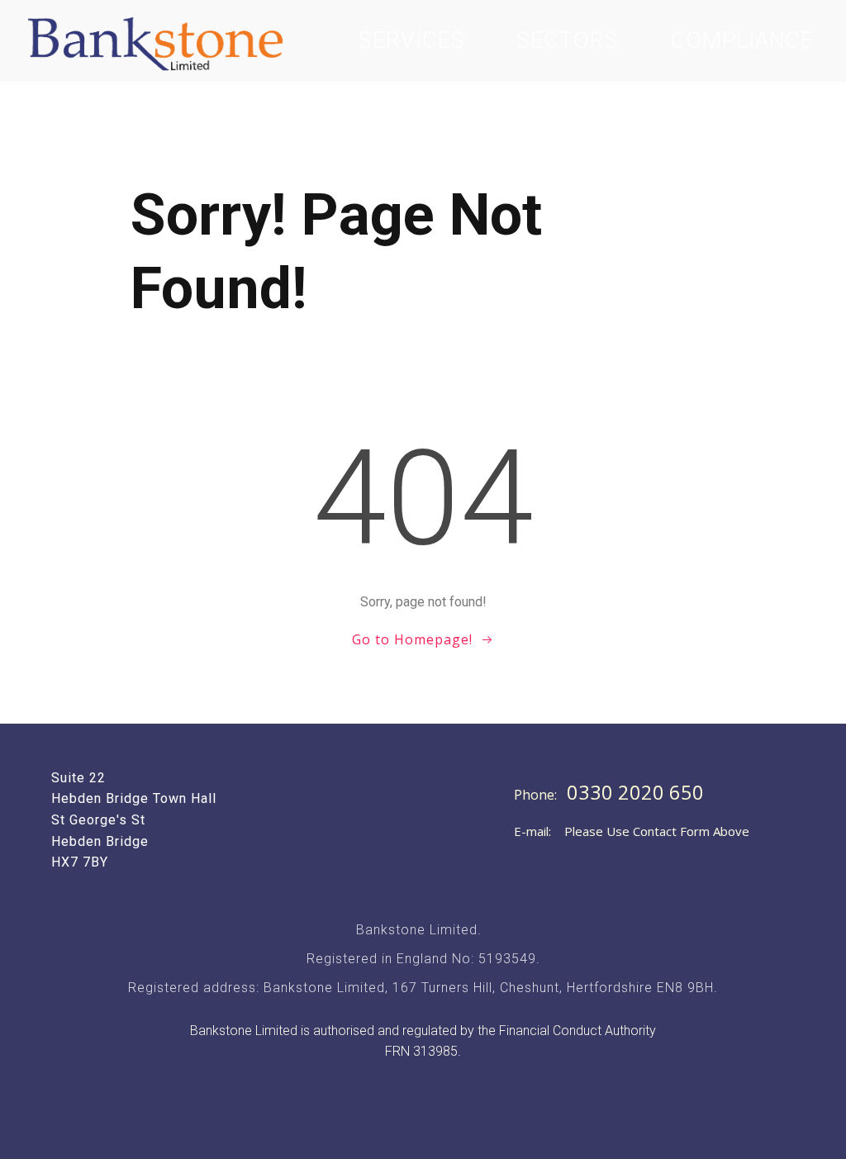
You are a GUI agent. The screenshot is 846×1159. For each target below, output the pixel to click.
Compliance (742, 40)
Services (412, 40)
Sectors (567, 40)
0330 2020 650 (635, 792)
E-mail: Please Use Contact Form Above (631, 831)
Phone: (537, 795)
